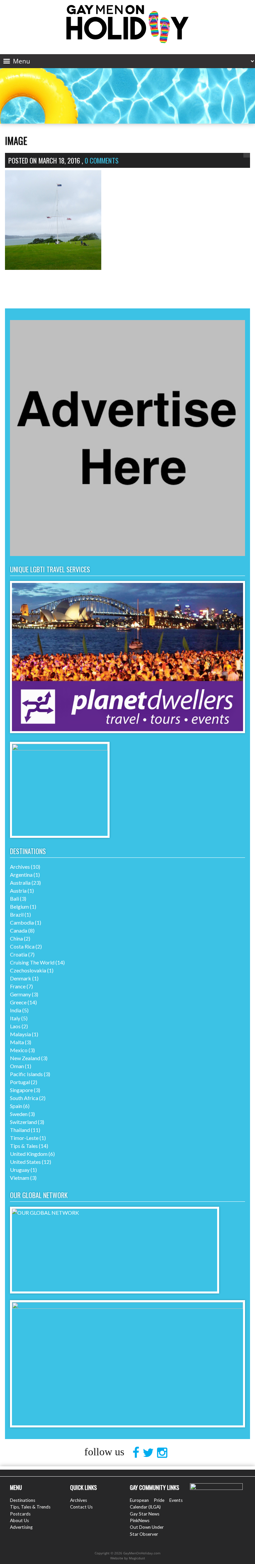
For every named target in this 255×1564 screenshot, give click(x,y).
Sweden (19, 1114)
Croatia (18, 954)
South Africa (24, 1098)
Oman (17, 1066)
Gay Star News (144, 1513)
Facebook (137, 1453)
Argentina (21, 874)
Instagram (164, 1453)
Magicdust (137, 1558)
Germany (20, 994)
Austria (18, 890)
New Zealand (25, 1058)
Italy (15, 1018)
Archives (20, 866)
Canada (18, 930)
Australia (20, 882)
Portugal (20, 1082)
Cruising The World (32, 962)
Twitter (150, 1453)
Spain (16, 1106)
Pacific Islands (26, 1074)
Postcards (20, 1513)
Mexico (19, 1050)
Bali (14, 898)
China (16, 938)
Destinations (22, 1500)
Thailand (20, 1130)
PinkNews (139, 1520)
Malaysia (20, 1034)
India (15, 1010)
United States (25, 1162)
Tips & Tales (24, 1146)
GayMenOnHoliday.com (127, 24)
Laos (15, 1026)
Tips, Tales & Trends (30, 1506)
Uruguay (20, 1170)
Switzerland (23, 1122)
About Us (19, 1520)
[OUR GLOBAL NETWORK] (114, 1212)
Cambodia (22, 922)
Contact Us (81, 1506)
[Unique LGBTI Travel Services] (127, 731)
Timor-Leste (24, 1138)
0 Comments (102, 160)
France (18, 986)
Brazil (17, 914)
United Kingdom (28, 1154)
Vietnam (19, 1177)
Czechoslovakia (28, 970)
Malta (17, 1042)
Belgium (19, 906)
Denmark (20, 978)
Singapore (21, 1090)
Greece (18, 1002)
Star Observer (144, 1534)
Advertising (21, 1527)
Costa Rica (22, 946)
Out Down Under (147, 1527)
